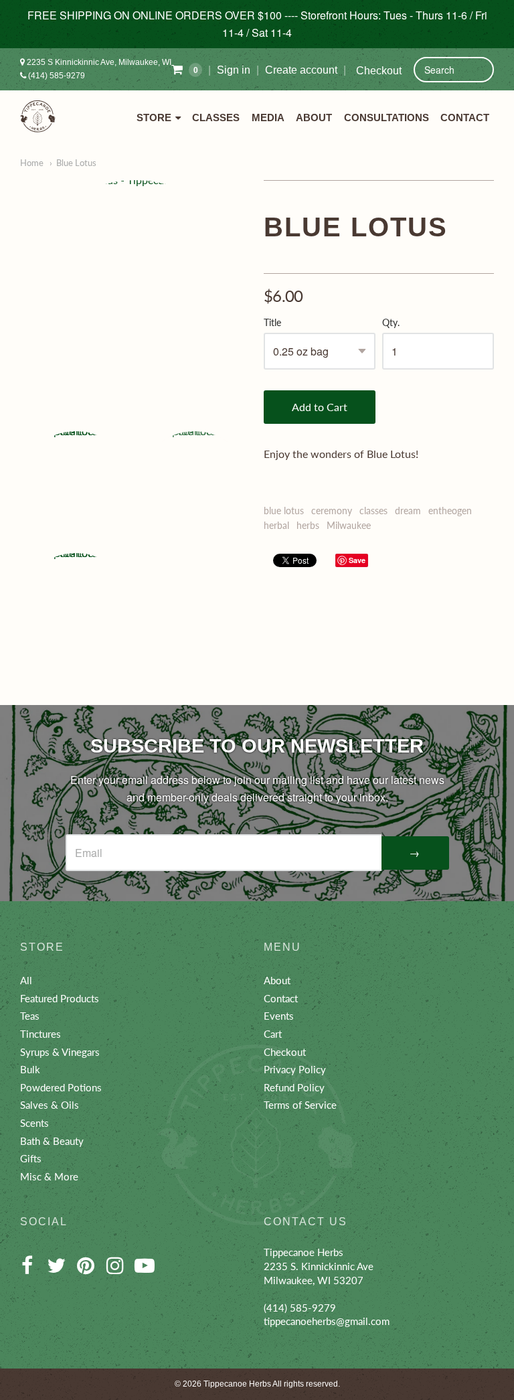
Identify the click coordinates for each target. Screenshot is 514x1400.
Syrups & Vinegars (60, 1052)
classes (373, 510)
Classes (216, 117)
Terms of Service (300, 1105)
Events (279, 1016)
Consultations (386, 117)
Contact (464, 117)
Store (154, 117)
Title (272, 322)
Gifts (30, 1158)
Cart (273, 1034)
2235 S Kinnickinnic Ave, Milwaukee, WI (98, 62)
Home (32, 162)
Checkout (379, 70)
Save (357, 560)
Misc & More (49, 1176)
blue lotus (284, 510)
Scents (34, 1123)
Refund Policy (294, 1087)
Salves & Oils (49, 1105)
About (314, 117)
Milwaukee (349, 525)
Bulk (30, 1069)
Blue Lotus (76, 162)
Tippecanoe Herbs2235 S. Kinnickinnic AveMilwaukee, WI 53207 (318, 1266)
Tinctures (40, 1034)
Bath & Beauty (52, 1141)
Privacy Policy (295, 1069)
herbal (276, 525)
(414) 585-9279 (55, 75)
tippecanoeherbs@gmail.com (327, 1321)
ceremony (331, 510)
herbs (307, 525)
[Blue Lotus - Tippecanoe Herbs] (135, 295)
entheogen (450, 510)
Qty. (391, 322)
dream (408, 510)
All (26, 980)
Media (268, 117)
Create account (301, 70)
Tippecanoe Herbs (237, 1384)
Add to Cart (319, 406)
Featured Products (59, 998)
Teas (29, 1016)
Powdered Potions (61, 1087)
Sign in (233, 70)
